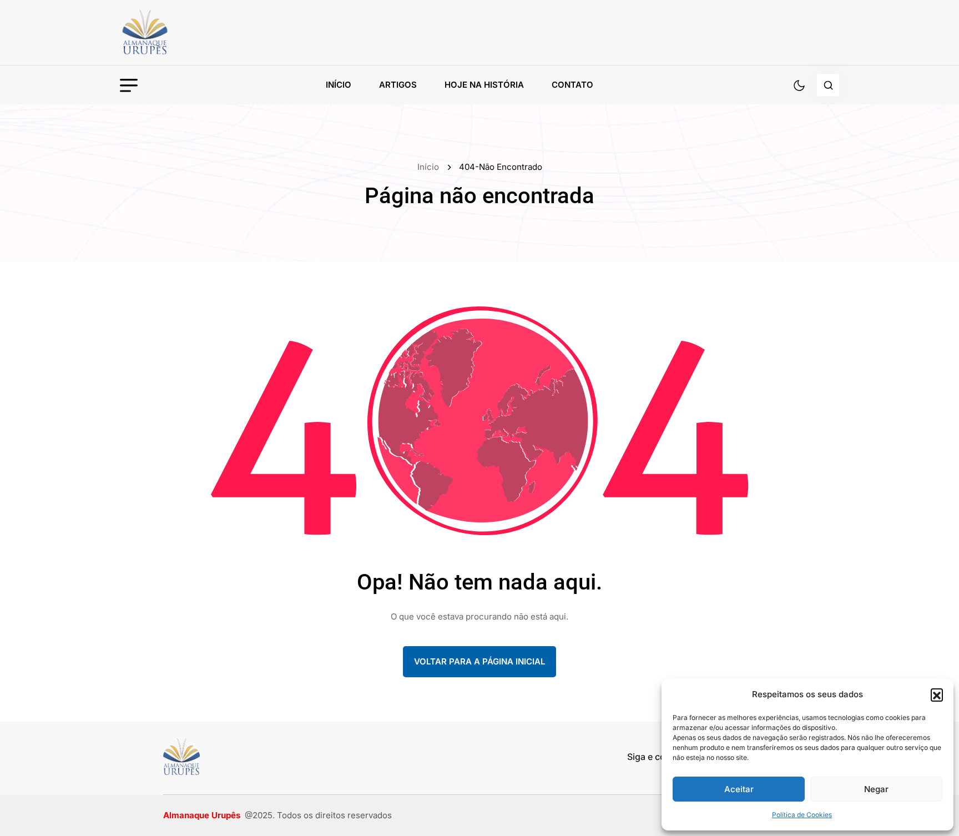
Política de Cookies (802, 814)
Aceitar (739, 789)
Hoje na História (484, 84)
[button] (936, 694)
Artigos (398, 84)
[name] (170, 32)
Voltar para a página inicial (479, 661)
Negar (876, 789)
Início (338, 84)
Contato (572, 84)
